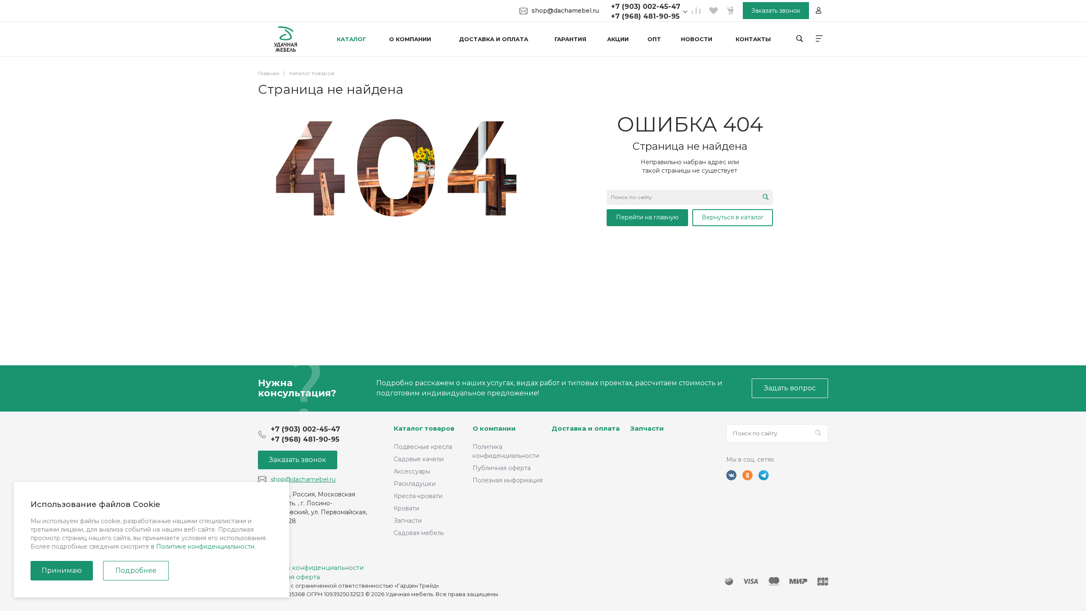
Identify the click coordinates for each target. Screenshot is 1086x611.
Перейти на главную (647, 217)
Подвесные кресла (423, 447)
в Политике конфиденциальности (203, 546)
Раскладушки (415, 484)
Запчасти (408, 520)
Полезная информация (508, 480)
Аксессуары (412, 471)
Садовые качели (419, 459)
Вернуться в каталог (733, 217)
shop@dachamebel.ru (565, 10)
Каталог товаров (424, 428)
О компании (494, 428)
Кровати (406, 508)
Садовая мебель (419, 533)
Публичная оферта (502, 468)
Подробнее (136, 570)
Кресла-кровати (418, 496)
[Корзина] (730, 10)
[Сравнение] (696, 10)
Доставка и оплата (585, 428)
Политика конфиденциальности (311, 568)
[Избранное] (713, 10)
